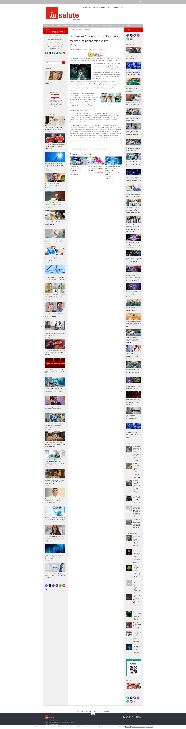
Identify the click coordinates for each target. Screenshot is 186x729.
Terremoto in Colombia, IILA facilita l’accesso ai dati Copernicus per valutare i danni (54, 556)
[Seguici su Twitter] (53, 32)
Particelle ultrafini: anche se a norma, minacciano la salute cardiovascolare (133, 104)
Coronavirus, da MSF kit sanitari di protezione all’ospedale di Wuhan (76, 168)
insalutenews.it (75, 49)
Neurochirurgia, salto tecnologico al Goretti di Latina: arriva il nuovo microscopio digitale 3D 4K (54, 425)
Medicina (52, 25)
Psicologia (77, 25)
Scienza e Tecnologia (119, 25)
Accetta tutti (128, 726)
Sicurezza (128, 25)
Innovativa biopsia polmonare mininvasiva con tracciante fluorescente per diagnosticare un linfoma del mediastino (112, 170)
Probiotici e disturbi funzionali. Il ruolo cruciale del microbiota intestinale (95, 168)
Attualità (97, 25)
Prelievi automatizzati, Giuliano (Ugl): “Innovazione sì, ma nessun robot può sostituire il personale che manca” (55, 389)
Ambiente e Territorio (107, 25)
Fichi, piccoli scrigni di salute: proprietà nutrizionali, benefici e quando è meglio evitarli (55, 146)
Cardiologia (73, 29)
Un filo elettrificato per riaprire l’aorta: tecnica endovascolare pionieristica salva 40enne (133, 148)
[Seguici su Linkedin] (55, 32)
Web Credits (106, 711)
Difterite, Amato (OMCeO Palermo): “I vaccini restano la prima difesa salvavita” (54, 185)
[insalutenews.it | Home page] (63, 14)
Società (91, 25)
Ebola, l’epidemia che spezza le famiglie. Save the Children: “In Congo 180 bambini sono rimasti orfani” (54, 463)
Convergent (80, 149)
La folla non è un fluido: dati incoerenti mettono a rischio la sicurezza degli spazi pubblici (137, 637)
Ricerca (59, 25)
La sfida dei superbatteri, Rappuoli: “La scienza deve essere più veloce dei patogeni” (55, 352)
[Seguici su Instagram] (57, 32)
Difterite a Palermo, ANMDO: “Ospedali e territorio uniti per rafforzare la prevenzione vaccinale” (55, 296)
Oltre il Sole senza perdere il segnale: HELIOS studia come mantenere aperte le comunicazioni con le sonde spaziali (137, 556)
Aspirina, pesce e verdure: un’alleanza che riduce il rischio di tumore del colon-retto (133, 386)
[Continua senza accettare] (184, 727)
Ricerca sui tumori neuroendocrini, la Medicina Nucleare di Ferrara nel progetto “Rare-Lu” (54, 500)
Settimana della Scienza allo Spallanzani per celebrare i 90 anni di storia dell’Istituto (54, 258)
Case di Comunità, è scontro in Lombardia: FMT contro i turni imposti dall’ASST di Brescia (55, 333)
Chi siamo (51, 1)
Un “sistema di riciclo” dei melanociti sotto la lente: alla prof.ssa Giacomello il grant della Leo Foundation (55, 481)
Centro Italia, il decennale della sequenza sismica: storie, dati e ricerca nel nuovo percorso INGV (137, 511)
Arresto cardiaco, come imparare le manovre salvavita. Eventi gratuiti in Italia (54, 371)
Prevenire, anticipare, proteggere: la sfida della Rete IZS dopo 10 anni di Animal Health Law (54, 223)
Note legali (88, 711)
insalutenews (99, 173)
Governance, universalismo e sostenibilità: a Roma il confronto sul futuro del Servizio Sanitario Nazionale (55, 277)
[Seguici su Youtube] (62, 32)
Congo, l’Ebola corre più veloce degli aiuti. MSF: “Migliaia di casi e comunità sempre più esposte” (55, 444)
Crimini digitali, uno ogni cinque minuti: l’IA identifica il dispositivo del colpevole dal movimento (136, 649)
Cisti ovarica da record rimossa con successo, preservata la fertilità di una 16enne (133, 309)
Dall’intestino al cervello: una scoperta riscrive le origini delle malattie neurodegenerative (133, 194)
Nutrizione (65, 25)
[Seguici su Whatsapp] (60, 32)
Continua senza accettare (139, 726)
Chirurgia (81, 29)
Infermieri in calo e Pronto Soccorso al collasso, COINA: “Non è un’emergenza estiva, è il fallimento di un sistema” (55, 519)
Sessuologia (85, 25)
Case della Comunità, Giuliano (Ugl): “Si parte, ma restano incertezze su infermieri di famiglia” (55, 315)
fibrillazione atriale (86, 149)
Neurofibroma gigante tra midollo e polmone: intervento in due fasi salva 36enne (133, 118)
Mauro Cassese (103, 149)
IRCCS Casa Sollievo (95, 149)
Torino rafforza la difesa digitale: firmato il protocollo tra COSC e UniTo (137, 626)
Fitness (71, 25)
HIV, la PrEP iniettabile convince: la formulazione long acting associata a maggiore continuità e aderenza (54, 538)
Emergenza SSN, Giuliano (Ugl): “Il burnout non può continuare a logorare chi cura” (55, 575)
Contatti (65, 1)
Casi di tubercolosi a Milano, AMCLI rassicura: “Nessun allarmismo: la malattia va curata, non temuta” (54, 204)
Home (45, 1)
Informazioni (80, 711)
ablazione (74, 149)
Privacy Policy (97, 711)
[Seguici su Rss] (64, 32)
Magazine (58, 1)
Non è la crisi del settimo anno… (133, 691)
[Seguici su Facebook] (50, 32)
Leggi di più (149, 726)
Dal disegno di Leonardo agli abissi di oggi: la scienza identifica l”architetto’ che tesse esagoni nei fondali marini (137, 572)
